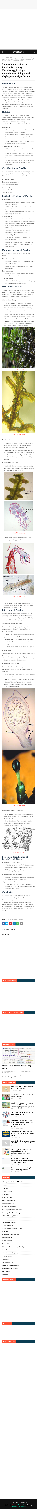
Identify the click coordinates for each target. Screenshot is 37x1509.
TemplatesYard (19, 1505)
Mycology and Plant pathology (11, 1213)
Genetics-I (6, 1259)
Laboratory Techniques (9, 1206)
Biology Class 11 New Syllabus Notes (13, 1182)
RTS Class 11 (6, 1271)
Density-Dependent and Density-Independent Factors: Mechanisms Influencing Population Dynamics (23, 1105)
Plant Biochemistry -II (9, 1203)
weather (5, 1274)
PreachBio (18, 52)
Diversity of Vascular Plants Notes (12, 1209)
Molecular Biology (8, 1262)
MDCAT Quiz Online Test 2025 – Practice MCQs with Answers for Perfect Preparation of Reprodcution (22, 1123)
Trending (5, 1188)
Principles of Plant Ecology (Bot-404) (13, 1247)
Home (3, 58)
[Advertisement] (17, 4)
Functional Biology (8, 1225)
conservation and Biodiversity (11, 1234)
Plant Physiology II (8, 1191)
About (17, 1502)
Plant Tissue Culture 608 (9, 1219)
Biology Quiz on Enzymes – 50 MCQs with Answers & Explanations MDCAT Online (21, 1151)
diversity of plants (8, 1194)
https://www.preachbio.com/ (18, 1506)
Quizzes (5, 1231)
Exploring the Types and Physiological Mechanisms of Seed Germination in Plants (22, 1160)
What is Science (7, 1250)
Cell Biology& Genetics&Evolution (12, 1228)
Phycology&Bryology (9, 1200)
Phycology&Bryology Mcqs (10, 1253)
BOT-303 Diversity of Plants (13, 58)
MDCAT (5, 1185)
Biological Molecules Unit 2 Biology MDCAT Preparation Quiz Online (23, 1142)
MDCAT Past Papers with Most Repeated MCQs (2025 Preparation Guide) (23, 1133)
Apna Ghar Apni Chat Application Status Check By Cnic (22, 1087)
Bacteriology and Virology (10, 1222)
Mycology (6, 1243)
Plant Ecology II (7, 1237)
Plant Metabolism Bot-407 (10, 1268)
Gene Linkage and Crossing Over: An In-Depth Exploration (22, 1169)
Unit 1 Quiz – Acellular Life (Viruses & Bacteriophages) (22, 1113)
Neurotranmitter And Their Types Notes (17, 1067)
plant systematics (8, 1256)
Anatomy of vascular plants (11, 1265)
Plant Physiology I (8, 1240)
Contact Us (24, 1502)
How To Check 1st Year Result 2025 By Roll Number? (22, 1096)
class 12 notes (7, 1197)
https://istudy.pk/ (18, 370)
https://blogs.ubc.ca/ (18, 434)
